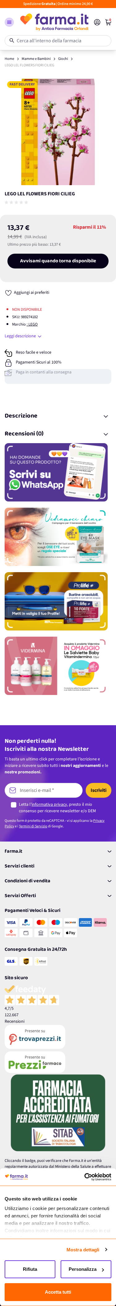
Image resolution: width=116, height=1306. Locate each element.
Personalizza (83, 1269)
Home (9, 58)
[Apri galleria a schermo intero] (58, 132)
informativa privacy (49, 804)
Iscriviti (98, 790)
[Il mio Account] (97, 22)
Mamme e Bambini (36, 58)
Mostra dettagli (83, 1249)
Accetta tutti (58, 1292)
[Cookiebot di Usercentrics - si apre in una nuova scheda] (84, 1177)
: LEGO (32, 324)
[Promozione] (58, 472)
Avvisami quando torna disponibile (58, 261)
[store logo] (54, 22)
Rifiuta (30, 1269)
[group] (17, 202)
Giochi (63, 58)
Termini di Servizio (33, 826)
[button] (9, 22)
